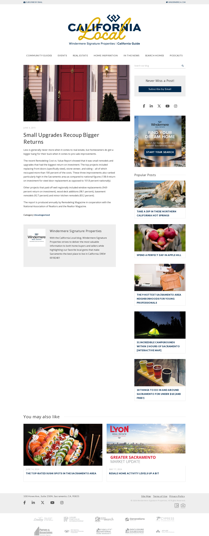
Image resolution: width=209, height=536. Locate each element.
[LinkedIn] (151, 106)
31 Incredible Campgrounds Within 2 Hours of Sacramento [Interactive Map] (158, 346)
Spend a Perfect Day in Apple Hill (159, 255)
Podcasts (176, 55)
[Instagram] (175, 106)
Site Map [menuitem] (146, 496)
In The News (131, 55)
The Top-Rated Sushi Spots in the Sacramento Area (61, 473)
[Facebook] (144, 106)
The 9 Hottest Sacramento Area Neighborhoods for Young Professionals (159, 298)
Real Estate (80, 55)
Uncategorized (42, 214)
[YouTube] (167, 106)
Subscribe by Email (160, 89)
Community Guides (39, 55)
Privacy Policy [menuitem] (177, 496)
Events (62, 55)
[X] (159, 106)
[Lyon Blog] (104, 29)
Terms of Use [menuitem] (160, 496)
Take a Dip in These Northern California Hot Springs (156, 213)
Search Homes (154, 55)
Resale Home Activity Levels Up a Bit (134, 473)
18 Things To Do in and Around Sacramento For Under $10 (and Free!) (159, 394)
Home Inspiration (106, 55)
